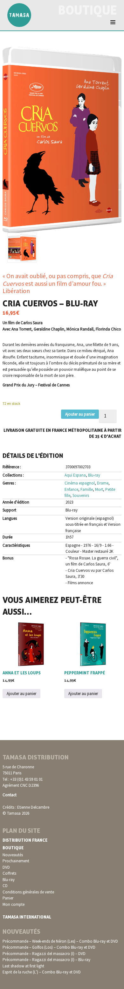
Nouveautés (13, 855)
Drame (102, 483)
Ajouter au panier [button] (21, 693)
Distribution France (25, 840)
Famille (86, 489)
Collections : (13, 475)
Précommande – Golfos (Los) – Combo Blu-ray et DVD (49, 947)
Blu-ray (94, 475)
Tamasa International (27, 916)
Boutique (13, 847)
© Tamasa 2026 (16, 813)
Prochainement (16, 861)
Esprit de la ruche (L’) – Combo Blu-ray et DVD (42, 972)
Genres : (9, 483)
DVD (6, 867)
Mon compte (13, 904)
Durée (7, 537)
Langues (10, 518)
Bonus (8, 558)
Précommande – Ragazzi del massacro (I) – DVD (44, 953)
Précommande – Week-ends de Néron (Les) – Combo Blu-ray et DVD (60, 941)
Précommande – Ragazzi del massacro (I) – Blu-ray (46, 959)
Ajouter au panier (80, 414)
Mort (99, 489)
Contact (10, 795)
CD (5, 885)
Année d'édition (16, 502)
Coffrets (9, 873)
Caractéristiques (16, 545)
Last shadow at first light (23, 966)
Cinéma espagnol (80, 483)
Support (9, 510)
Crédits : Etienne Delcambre (26, 807)
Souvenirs (80, 495)
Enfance (71, 489)
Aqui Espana (75, 475)
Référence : (12, 467)
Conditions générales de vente (28, 892)
